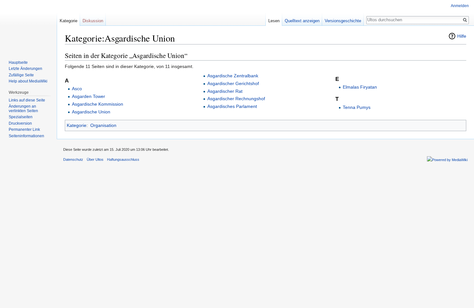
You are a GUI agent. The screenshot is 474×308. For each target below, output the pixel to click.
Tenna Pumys (356, 107)
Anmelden (460, 6)
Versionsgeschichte (343, 20)
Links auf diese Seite (27, 100)
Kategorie (76, 125)
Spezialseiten (21, 117)
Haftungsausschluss (123, 159)
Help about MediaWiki (28, 81)
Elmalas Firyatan (360, 87)
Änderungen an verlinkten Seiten (23, 108)
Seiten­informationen (26, 136)
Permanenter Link (24, 129)
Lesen (274, 20)
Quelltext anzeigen (302, 20)
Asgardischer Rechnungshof (236, 98)
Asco (77, 88)
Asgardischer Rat (224, 91)
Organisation (103, 125)
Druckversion (20, 123)
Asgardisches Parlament (232, 106)
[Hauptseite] (28, 26)
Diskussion (93, 20)
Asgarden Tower (88, 96)
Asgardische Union (91, 111)
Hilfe (461, 36)
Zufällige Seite (21, 75)
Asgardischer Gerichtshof (233, 83)
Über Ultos (95, 159)
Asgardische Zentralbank (232, 75)
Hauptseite (18, 62)
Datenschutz (73, 159)
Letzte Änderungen (25, 68)
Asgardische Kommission (97, 104)
